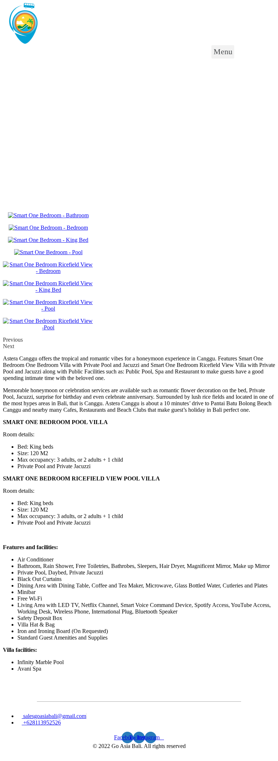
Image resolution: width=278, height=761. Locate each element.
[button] (222, 52)
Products (33, 76)
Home (10, 76)
